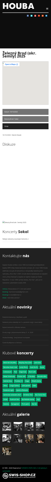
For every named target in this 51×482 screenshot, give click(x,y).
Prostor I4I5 (21, 376)
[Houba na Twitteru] (31, 16)
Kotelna (6, 404)
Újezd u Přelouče (22, 390)
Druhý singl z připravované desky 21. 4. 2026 (17, 332)
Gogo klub (22, 372)
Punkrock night (8, 390)
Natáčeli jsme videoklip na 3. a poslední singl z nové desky (22, 322)
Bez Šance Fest (40, 395)
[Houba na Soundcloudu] (43, 16)
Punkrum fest (14, 399)
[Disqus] (25, 186)
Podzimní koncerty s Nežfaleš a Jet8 (14, 317)
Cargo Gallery (14, 386)
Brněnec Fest (28, 395)
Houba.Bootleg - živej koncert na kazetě (16, 337)
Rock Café (32, 372)
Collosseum (7, 372)
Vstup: (6, 126)
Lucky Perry (23, 367)
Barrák (34, 404)
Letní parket (26, 386)
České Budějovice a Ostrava (12, 343)
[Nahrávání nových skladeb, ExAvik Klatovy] (6, 430)
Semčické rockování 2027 (12, 395)
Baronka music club (10, 367)
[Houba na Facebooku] (28, 16)
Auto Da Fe (34, 367)
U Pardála (31, 376)
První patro (25, 404)
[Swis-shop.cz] (19, 479)
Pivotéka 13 (19, 381)
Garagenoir (15, 404)
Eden (34, 386)
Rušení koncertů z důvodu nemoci (14, 327)
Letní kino (37, 363)
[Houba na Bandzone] (46, 16)
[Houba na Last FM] (39, 16)
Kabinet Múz (7, 381)
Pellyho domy (36, 381)
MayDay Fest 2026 (25, 363)
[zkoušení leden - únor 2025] (29, 442)
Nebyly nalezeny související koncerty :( (15, 239)
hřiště (5, 399)
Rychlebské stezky (28, 399)
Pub (15, 372)
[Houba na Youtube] (35, 16)
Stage (27, 381)
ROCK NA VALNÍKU (9, 363)
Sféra (5, 386)
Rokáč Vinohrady (9, 376)
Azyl (38, 399)
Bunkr (42, 367)
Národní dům (41, 376)
